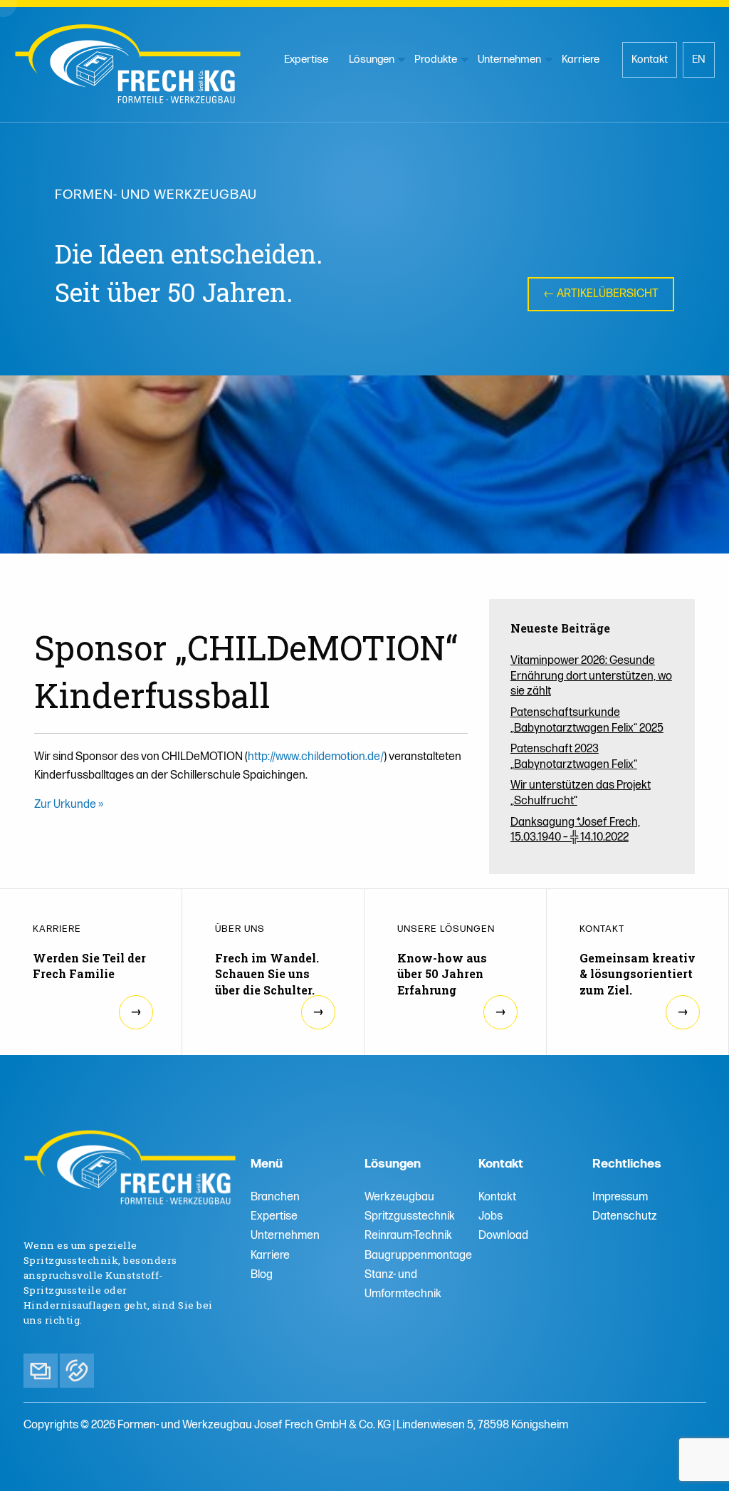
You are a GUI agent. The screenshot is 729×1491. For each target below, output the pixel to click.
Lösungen (371, 59)
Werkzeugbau (399, 1197)
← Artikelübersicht (601, 294)
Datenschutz (624, 1216)
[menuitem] (306, 59)
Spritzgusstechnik (409, 1216)
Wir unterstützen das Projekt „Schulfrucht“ (580, 793)
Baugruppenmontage (418, 1255)
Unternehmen (509, 59)
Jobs (490, 1216)
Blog (262, 1275)
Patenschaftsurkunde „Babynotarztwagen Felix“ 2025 (587, 720)
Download (503, 1235)
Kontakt (649, 59)
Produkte (435, 59)
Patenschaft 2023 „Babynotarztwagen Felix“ (573, 757)
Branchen (275, 1197)
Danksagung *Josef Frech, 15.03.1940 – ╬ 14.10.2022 (575, 830)
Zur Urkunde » (68, 804)
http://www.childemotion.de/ (316, 757)
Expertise (306, 59)
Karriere (580, 59)
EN (699, 59)
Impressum (620, 1197)
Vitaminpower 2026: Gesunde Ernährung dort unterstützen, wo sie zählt (591, 676)
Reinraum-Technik (408, 1235)
